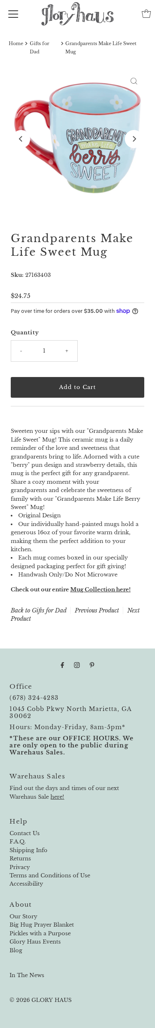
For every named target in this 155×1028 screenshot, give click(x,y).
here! (57, 797)
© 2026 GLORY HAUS (41, 1000)
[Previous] (21, 139)
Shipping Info (29, 850)
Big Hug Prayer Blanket (42, 925)
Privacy (20, 867)
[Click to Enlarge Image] (134, 81)
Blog (16, 950)
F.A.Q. (18, 841)
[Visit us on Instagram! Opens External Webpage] (77, 665)
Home (16, 43)
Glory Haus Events (35, 942)
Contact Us (25, 833)
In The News (27, 975)
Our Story (23, 916)
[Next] (134, 139)
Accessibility (26, 884)
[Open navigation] (13, 13)
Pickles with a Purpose (40, 933)
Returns (20, 858)
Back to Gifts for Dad (39, 610)
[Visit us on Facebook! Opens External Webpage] (62, 665)
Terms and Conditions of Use (50, 875)
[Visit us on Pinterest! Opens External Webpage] (92, 665)
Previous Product (97, 610)
